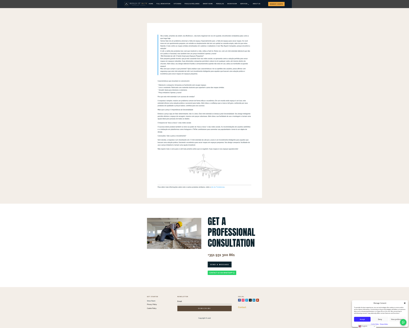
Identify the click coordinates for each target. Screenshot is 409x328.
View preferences (397, 319)
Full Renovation (163, 3)
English (364, 326)
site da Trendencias (218, 187)
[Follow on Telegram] (246, 300)
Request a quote (276, 4)
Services (243, 3)
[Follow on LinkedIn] (254, 300)
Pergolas (220, 3)
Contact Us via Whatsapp (221, 273)
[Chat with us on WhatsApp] (403, 322)
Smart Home (208, 3)
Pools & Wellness (192, 3)
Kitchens (177, 3)
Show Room (232, 3)
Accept (362, 319)
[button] (405, 303)
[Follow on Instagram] (243, 300)
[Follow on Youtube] (257, 300)
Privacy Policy (384, 324)
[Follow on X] (250, 300)
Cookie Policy (375, 324)
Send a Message (219, 264)
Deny (380, 319)
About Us (256, 3)
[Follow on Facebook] (239, 300)
